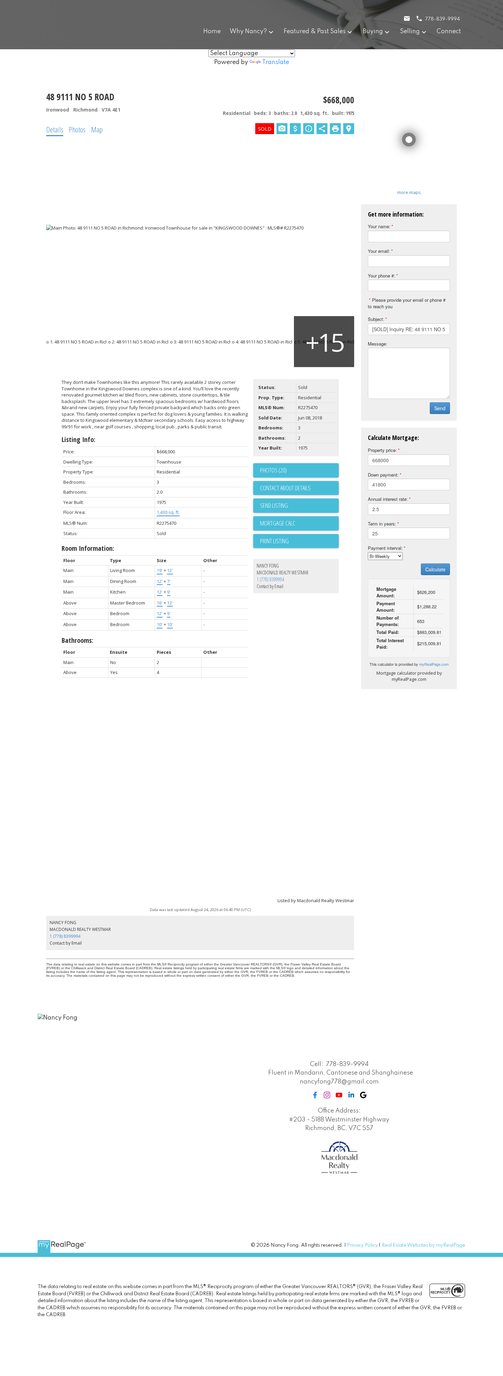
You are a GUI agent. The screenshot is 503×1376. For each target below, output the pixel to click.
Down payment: (383, 474)
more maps (409, 192)
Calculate (435, 569)
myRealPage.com (434, 664)
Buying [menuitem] (373, 31)
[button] (315, 1095)
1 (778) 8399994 (270, 579)
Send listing (274, 505)
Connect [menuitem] (449, 31)
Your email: (379, 251)
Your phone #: (381, 275)
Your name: (379, 226)
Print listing (274, 541)
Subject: (376, 319)
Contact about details (285, 488)
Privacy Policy (362, 1245)
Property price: (382, 450)
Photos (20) (273, 470)
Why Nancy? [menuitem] (248, 31)
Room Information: (88, 548)
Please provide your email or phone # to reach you (407, 303)
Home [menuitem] (212, 31)
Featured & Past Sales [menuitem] (315, 31)
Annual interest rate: (388, 499)
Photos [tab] (77, 129)
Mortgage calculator (299, 523)
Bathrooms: (77, 640)
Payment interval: (385, 548)
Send (440, 408)
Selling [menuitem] (410, 31)
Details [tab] (54, 129)
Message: (377, 343)
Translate (275, 62)
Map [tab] (97, 129)
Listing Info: (78, 439)
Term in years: (382, 523)
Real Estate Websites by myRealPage (423, 1245)
